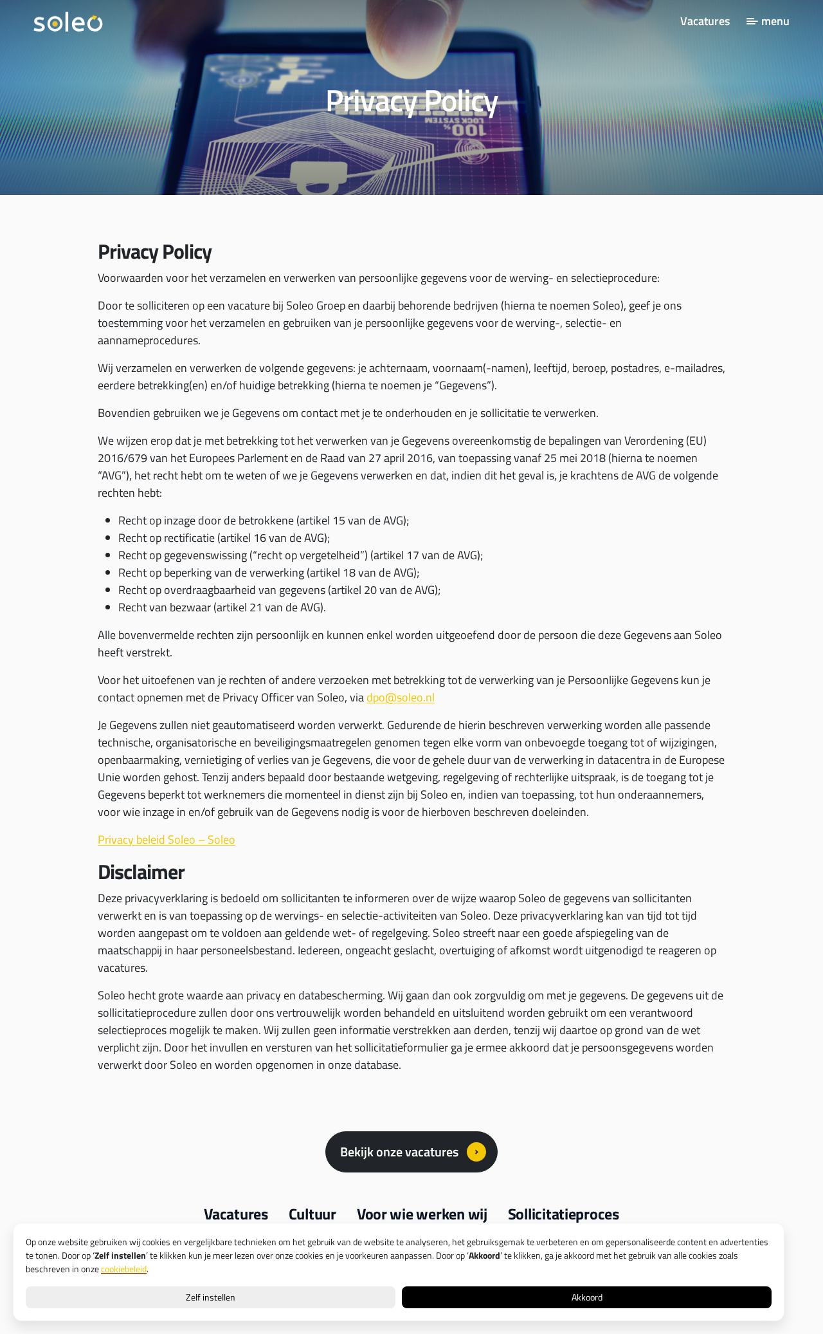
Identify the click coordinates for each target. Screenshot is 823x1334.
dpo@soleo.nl (400, 697)
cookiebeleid (124, 1269)
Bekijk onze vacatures (399, 1152)
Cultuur (312, 1213)
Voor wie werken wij (422, 1213)
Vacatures (705, 21)
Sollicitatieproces (563, 1213)
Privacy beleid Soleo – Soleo (166, 839)
